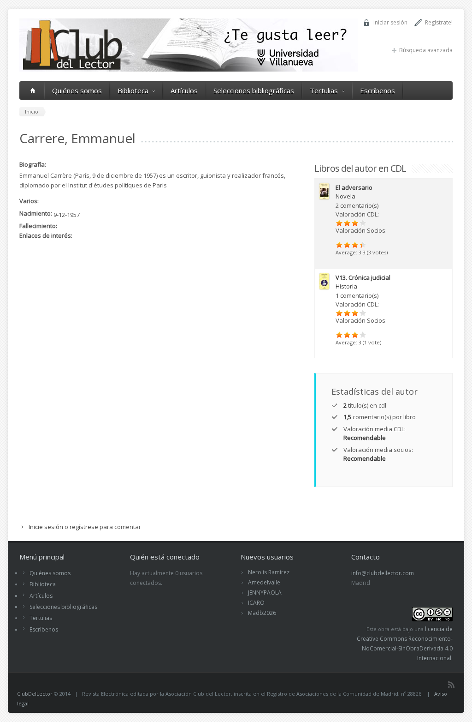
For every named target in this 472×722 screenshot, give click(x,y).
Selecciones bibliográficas (253, 90)
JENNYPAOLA (265, 592)
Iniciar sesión (390, 22)
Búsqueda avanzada (426, 50)
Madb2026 (262, 613)
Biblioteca (133, 90)
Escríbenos (377, 90)
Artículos (184, 90)
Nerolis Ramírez (268, 572)
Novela (345, 196)
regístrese (84, 527)
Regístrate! (439, 22)
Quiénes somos (77, 90)
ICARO (256, 603)
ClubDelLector (35, 693)
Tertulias (324, 90)
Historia (346, 286)
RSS (451, 684)
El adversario (354, 187)
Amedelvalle (264, 582)
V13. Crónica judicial (363, 277)
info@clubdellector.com (382, 573)
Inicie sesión (46, 527)
